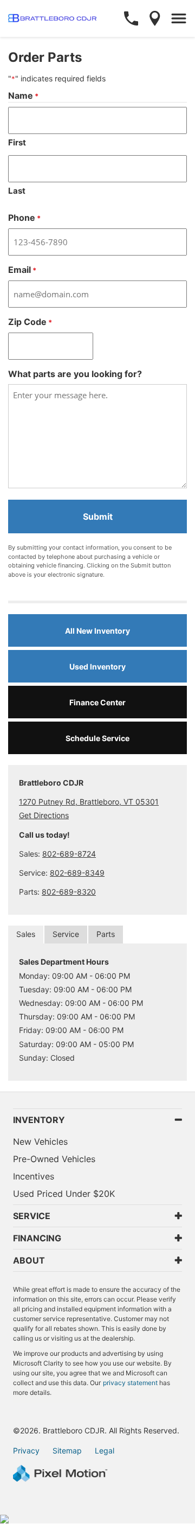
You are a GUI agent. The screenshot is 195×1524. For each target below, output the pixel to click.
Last (16, 191)
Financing (37, 1238)
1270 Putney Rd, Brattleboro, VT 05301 (89, 801)
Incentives (33, 1176)
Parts (105, 934)
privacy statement (130, 1383)
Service (66, 934)
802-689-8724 (69, 853)
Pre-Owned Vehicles (54, 1158)
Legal (104, 1450)
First (17, 142)
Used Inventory (97, 666)
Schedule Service (97, 738)
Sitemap (67, 1450)
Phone (24, 217)
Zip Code (30, 321)
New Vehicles (40, 1141)
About (29, 1260)
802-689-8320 (69, 891)
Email (22, 269)
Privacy (26, 1450)
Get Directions (44, 815)
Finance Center (97, 702)
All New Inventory (97, 630)
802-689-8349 (77, 872)
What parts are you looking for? (75, 373)
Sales (25, 934)
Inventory (39, 1119)
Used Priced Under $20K (64, 1193)
